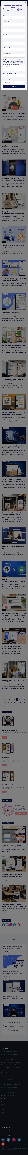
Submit (14, 86)
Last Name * (6, 28)
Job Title (5, 34)
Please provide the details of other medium (13, 80)
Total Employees (7, 53)
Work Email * (6, 15)
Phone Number (6, 47)
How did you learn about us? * (10, 73)
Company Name (7, 41)
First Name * (6, 21)
